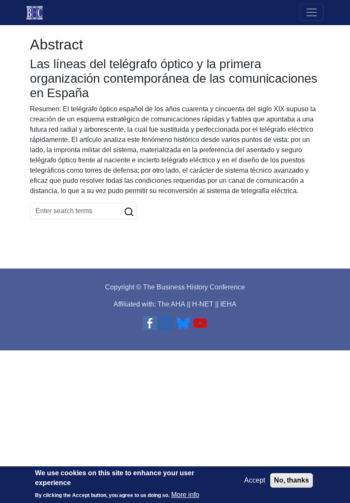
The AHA (171, 304)
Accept (254, 480)
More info (185, 494)
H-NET (202, 304)
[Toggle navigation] (312, 12)
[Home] (38, 13)
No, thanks (291, 480)
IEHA (228, 304)
